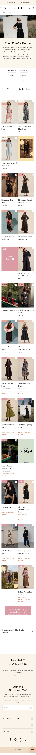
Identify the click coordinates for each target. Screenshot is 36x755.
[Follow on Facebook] (10, 739)
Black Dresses (22, 75)
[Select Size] (16, 101)
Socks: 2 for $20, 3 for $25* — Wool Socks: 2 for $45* (18, 2)
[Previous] (1, 2)
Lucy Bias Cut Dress (8, 310)
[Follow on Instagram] (15, 739)
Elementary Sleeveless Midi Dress (23, 509)
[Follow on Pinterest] (20, 739)
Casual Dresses (18, 80)
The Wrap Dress (6, 507)
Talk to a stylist (18, 676)
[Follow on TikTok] (25, 739)
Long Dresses (12, 71)
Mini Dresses (23, 71)
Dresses (11, 75)
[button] (26, 89)
